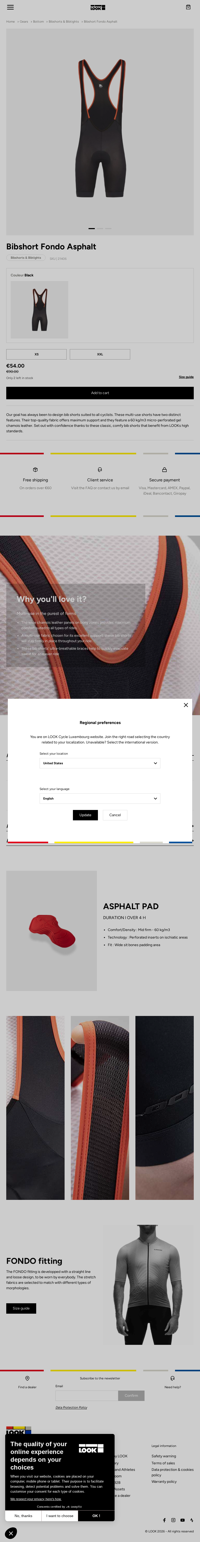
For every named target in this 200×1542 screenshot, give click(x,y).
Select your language (55, 789)
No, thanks (23, 1516)
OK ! (96, 1516)
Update (85, 815)
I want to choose (59, 1516)
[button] (11, 1533)
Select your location (54, 753)
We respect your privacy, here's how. (35, 1499)
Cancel (115, 815)
